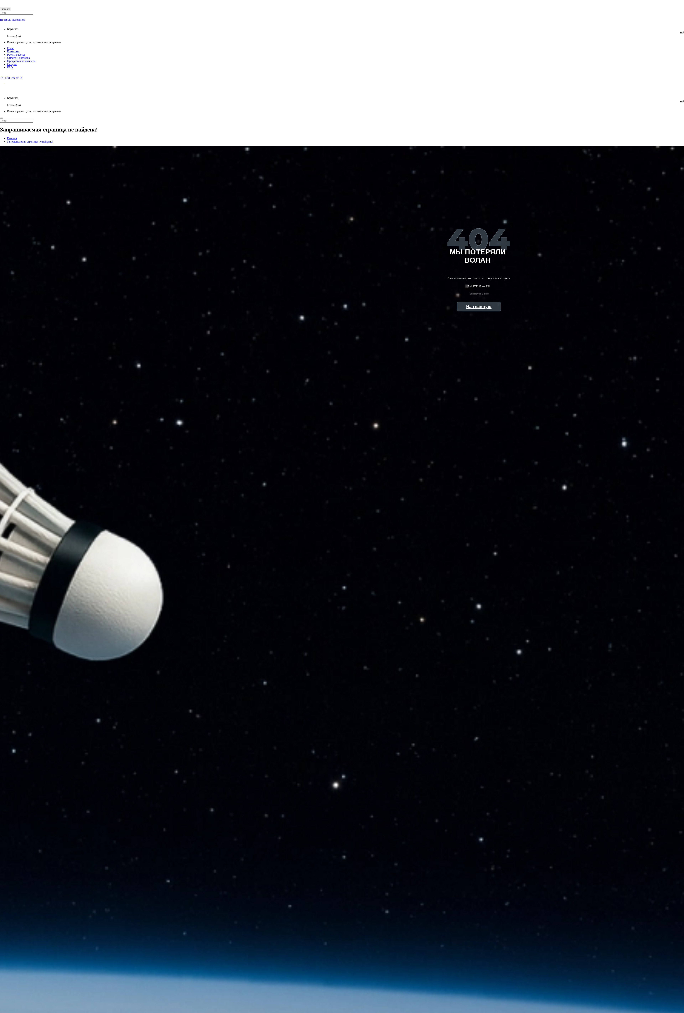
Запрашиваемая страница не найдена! (30, 141)
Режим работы (16, 54)
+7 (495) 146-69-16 (11, 77)
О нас (10, 48)
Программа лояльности (21, 61)
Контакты (13, 51)
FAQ (10, 67)
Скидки (12, 64)
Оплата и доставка (18, 57)
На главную (479, 306)
